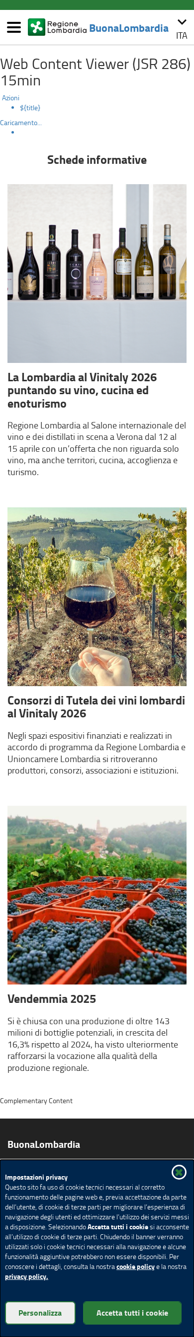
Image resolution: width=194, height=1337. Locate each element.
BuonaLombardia (129, 27)
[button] (182, 27)
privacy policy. (26, 1276)
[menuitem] (107, 108)
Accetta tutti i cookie (132, 1312)
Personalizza (40, 1312)
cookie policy (135, 1266)
